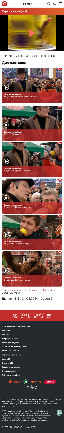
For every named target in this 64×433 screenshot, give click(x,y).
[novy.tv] (25, 382)
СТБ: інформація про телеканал (16, 326)
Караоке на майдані (14, 11)
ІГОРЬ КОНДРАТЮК (12, 56)
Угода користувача (10, 343)
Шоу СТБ (6, 359)
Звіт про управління (11, 375)
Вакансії (5, 334)
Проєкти (28, 3)
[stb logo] (4, 3)
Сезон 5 (33, 290)
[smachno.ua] (32, 387)
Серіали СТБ (7, 363)
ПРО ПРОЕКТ (48, 56)
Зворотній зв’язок (10, 338)
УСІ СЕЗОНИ (32, 56)
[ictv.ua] (13, 382)
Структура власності (11, 355)
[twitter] (15, 315)
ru (55, 3)
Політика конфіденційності (14, 347)
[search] (48, 3)
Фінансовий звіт (9, 371)
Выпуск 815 (49, 290)
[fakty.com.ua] (36, 382)
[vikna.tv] (50, 382)
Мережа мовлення (10, 351)
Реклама (6, 330)
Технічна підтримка (11, 367)
